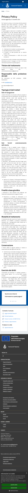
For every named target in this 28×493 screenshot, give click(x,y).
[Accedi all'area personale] (23, 1)
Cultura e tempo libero (8, 383)
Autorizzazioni (6, 408)
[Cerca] (25, 5)
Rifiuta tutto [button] (14, 487)
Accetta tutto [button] (14, 484)
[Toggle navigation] (2, 5)
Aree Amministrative (7, 364)
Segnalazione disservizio (8, 459)
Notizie (4, 414)
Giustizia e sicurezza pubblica (9, 399)
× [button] (26, 473)
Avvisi (4, 418)
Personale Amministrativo (9, 372)
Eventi (4, 426)
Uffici (4, 366)
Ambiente (5, 404)
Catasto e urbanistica (7, 389)
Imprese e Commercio (8, 387)
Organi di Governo (7, 362)
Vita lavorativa (6, 385)
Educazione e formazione (8, 397)
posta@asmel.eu (8, 82)
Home (3, 11)
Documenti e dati (7, 374)
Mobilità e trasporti (7, 391)
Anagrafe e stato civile (8, 381)
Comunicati (5, 416)
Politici (4, 370)
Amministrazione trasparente (9, 470)
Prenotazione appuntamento (9, 457)
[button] (14, 491)
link (1, 482)
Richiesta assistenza (7, 463)
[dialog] (14, 482)
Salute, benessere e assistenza (10, 406)
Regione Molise (5, 1)
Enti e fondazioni (6, 368)
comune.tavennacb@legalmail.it (10, 444)
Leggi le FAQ (5, 461)
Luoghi (4, 424)
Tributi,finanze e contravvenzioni (10, 402)
